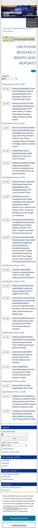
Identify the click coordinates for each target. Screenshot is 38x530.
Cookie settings (11, 508)
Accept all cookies (19, 518)
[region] (19, 511)
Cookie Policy (23, 511)
